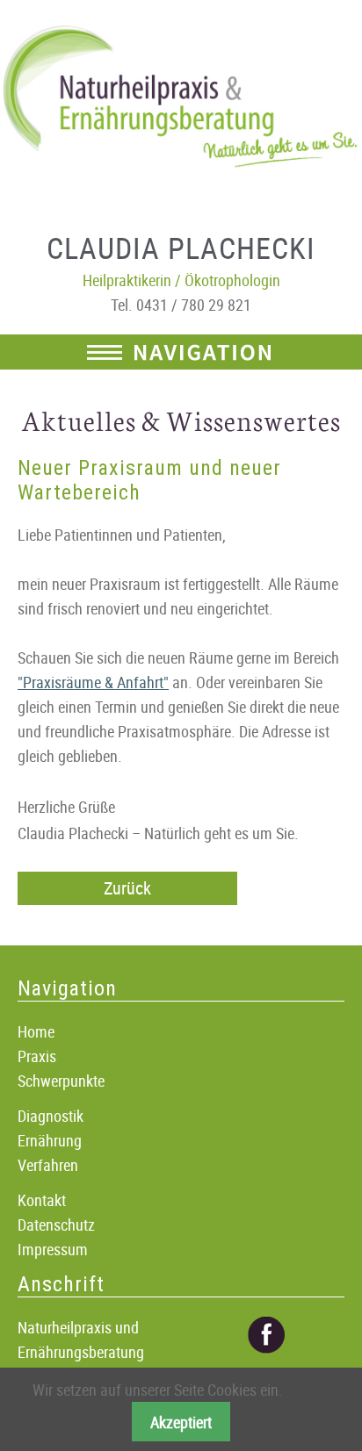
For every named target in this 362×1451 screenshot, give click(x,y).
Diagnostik (50, 1115)
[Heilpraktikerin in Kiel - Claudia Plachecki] (181, 96)
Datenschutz (56, 1224)
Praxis (37, 1056)
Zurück (127, 888)
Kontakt (42, 1199)
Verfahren (48, 1164)
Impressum (53, 1249)
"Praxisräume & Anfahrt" (93, 682)
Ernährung (50, 1140)
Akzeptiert (181, 1422)
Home (36, 1031)
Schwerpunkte (61, 1080)
